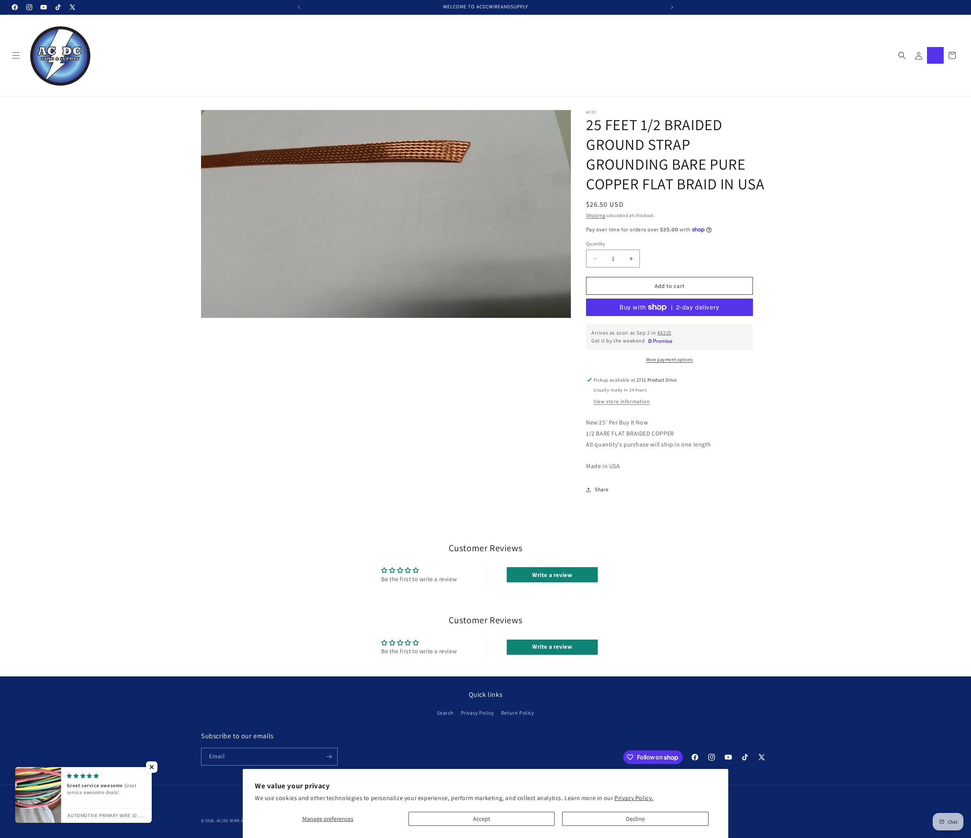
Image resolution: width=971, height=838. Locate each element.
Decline (635, 819)
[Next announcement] (672, 7)
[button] (16, 55)
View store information (622, 401)
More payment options (669, 359)
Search (445, 713)
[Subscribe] (329, 757)
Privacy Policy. (634, 798)
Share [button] (602, 489)
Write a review (552, 575)
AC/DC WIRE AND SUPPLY (241, 820)
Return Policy (517, 713)
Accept (481, 819)
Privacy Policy (477, 713)
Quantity (595, 244)
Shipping (595, 215)
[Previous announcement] (299, 7)
